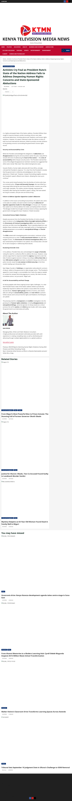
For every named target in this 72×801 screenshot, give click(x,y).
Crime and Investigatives (9, 66)
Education (17, 47)
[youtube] (67, 1)
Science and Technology (17, 54)
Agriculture (50, 47)
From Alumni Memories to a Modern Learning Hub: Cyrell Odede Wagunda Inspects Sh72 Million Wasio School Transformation (32, 654)
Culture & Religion (8, 50)
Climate (4, 54)
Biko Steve (4, 770)
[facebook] (65, 1)
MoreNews (30, 800)
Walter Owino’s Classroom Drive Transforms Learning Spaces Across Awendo (33, 711)
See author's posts (8, 342)
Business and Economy (36, 47)
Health (25, 47)
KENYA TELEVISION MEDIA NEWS (36, 39)
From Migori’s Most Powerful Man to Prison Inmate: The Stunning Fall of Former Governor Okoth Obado (24, 415)
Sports (26, 50)
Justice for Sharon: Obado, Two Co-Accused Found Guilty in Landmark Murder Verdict (24, 475)
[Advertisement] (36, 15)
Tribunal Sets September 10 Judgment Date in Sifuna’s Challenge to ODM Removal (35, 767)
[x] (69, 1)
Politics (9, 47)
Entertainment (35, 50)
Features (19, 50)
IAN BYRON (6, 86)
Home (4, 59)
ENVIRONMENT (46, 50)
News (3, 47)
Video (68, 50)
